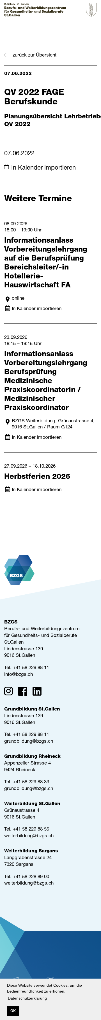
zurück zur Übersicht (34, 55)
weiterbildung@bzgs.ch (29, 836)
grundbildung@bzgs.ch (28, 741)
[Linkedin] (39, 692)
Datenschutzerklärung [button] (27, 998)
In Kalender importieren (43, 168)
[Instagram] (10, 692)
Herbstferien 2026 (37, 477)
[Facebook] (24, 692)
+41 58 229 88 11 (31, 668)
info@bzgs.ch (18, 674)
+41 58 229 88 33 (31, 782)
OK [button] (13, 1011)
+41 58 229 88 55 (31, 829)
